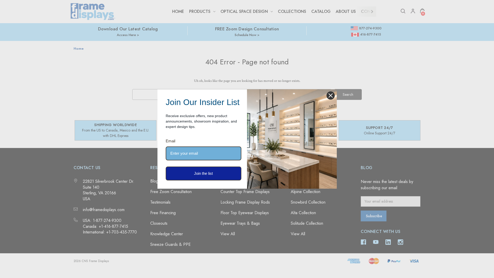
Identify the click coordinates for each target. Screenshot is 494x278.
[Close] (330, 95)
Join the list (203, 173)
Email (170, 141)
